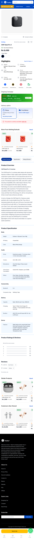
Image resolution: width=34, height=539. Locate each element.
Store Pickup (4, 506)
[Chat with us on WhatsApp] (30, 530)
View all (31, 129)
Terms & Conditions (5, 475)
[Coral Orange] (9, 56)
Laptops (28, 6)
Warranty (3, 484)
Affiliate (3, 490)
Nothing (3, 42)
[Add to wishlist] (31, 42)
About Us (3, 468)
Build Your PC (7, 6)
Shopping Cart (4, 500)
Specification (17, 159)
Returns (3, 481)
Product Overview (7, 159)
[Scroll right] (31, 142)
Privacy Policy (4, 471)
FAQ (2, 487)
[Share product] (28, 42)
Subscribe (28, 516)
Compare (3, 503)
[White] (6, 56)
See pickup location (7, 116)
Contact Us (3, 478)
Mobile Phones (19, 6)
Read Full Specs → (28, 61)
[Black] (3, 56)
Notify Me (14, 531)
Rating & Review (27, 159)
